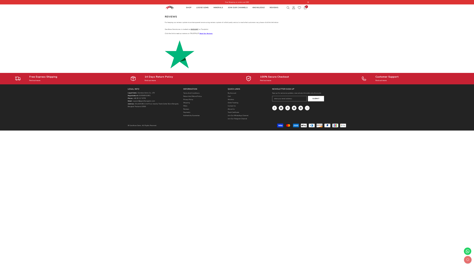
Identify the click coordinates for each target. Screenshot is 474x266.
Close (308, 2)
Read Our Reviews (206, 33)
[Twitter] (307, 108)
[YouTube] (300, 108)
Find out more (34, 80)
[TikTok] (294, 108)
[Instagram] (281, 108)
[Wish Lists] (299, 7)
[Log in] (293, 7)
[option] (237, 2)
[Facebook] (274, 108)
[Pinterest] (287, 108)
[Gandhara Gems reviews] (237, 54)
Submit (315, 98)
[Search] (288, 7)
